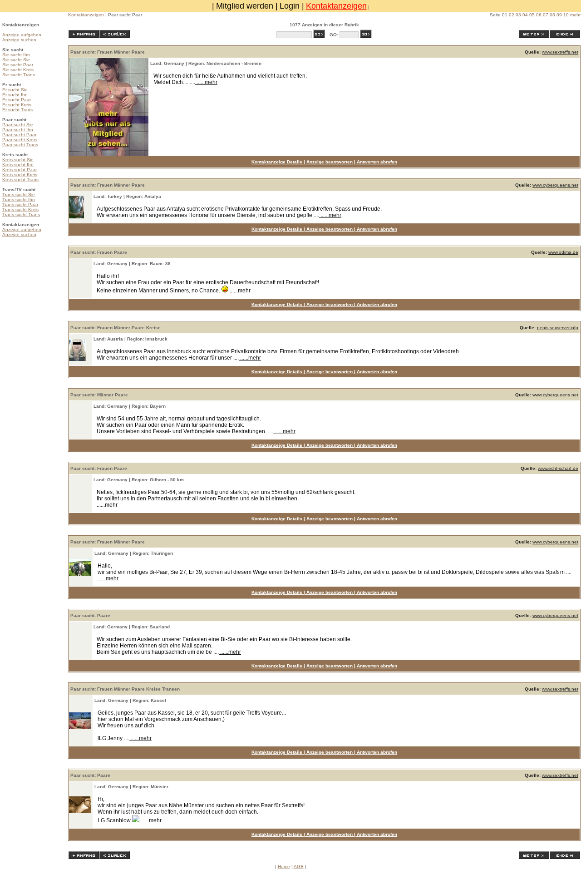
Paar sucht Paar (19, 134)
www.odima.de (563, 252)
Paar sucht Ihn (17, 129)
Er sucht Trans (17, 109)
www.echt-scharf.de (558, 468)
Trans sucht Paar (20, 204)
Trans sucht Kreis (20, 209)
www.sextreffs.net (560, 51)
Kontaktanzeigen (336, 5)
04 (525, 14)
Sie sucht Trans (18, 74)
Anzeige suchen (19, 39)
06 (539, 14)
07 (545, 14)
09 (559, 14)
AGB (299, 866)
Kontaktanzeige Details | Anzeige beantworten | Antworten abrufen (324, 161)
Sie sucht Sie (16, 59)
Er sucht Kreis (16, 104)
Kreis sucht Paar (19, 169)
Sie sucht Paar (17, 64)
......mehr (206, 82)
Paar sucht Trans (20, 144)
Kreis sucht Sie (18, 159)
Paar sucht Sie (17, 124)
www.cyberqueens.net (555, 185)
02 (511, 14)
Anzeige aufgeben (21, 34)
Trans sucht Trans (21, 214)
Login (290, 5)
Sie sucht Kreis (18, 69)
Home (284, 866)
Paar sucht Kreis (19, 139)
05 (532, 14)
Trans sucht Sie (18, 194)
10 (566, 14)
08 (552, 14)
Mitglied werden (244, 5)
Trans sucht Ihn (18, 199)
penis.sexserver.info (557, 327)
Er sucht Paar (16, 99)
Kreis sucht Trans (20, 179)
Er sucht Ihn (15, 94)
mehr (575, 14)
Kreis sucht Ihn (18, 164)
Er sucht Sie (15, 89)
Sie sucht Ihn (16, 54)
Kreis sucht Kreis (19, 174)
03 (518, 14)
